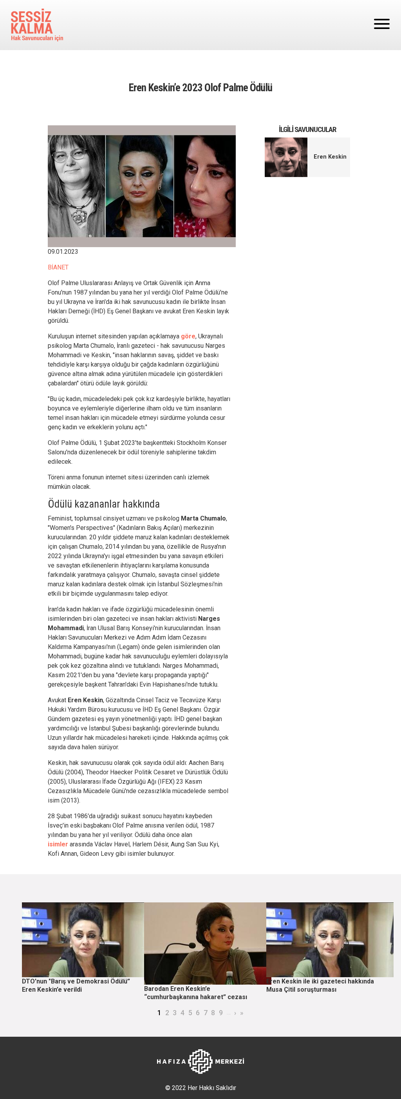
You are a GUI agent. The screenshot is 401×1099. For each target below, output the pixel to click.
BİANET (58, 267)
